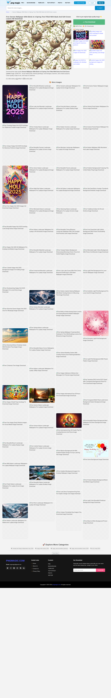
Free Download (89, 22)
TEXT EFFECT (52, 570)
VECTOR (50, 575)
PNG (49, 563)
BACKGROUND (52, 566)
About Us (35, 566)
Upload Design (80, 2)
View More (55, 553)
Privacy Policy (36, 571)
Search (100, 8)
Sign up (101, 2)
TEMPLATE (51, 568)
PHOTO (50, 573)
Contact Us (36, 568)
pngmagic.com (15, 560)
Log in (92, 2)
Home (7, 12)
